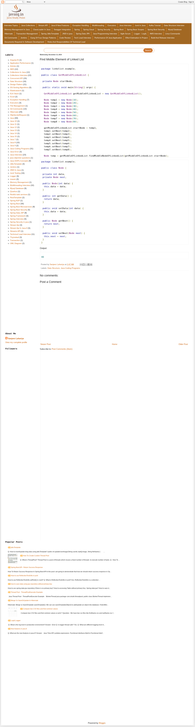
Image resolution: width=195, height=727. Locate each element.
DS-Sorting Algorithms (19, 87)
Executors (112, 25)
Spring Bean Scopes (135, 30)
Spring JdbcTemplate (50, 34)
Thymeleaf (14, 237)
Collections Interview (18, 75)
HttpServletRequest (18, 115)
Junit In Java (140, 25)
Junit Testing (15, 173)
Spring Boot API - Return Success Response (27, 567)
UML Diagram (16, 243)
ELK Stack (14, 94)
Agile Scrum (125, 34)
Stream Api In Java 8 (18, 228)
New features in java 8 (19, 629)
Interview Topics (11, 25)
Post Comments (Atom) (62, 349)
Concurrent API (16, 78)
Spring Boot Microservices (21, 207)
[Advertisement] (20, 289)
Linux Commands (172, 34)
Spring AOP (15, 200)
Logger (13, 176)
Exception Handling (81, 25)
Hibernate (9, 34)
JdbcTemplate (16, 164)
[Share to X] (86, 264)
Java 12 (13, 127)
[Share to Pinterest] (91, 264)
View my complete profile (16, 342)
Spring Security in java (19, 222)
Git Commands (11, 38)
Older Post (183, 344)
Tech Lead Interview (82, 38)
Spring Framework (18, 216)
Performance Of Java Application (108, 38)
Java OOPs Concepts (19, 161)
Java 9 (13, 145)
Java (12, 118)
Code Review (65, 38)
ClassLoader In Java (41, 30)
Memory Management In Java (17, 30)
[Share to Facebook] (88, 264)
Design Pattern (16, 84)
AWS (12, 69)
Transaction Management (27, 34)
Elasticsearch (15, 90)
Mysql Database (175, 30)
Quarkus (13, 191)
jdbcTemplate (16, 547)
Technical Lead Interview (20, 234)
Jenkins (24, 38)
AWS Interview (156, 34)
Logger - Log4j (140, 34)
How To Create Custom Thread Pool (36, 556)
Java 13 (13, 130)
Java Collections (28, 25)
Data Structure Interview (174, 25)
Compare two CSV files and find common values (40, 609)
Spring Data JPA (83, 34)
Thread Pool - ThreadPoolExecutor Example (27, 592)
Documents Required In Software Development (24, 42)
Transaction (15, 240)
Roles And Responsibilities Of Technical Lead (66, 42)
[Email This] (81, 264)
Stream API (43, 25)
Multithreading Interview (20, 185)
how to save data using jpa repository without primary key (31, 584)
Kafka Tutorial (155, 25)
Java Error (14, 152)
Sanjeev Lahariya (16, 338)
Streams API (15, 231)
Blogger (102, 723)
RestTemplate (16, 197)
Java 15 (13, 136)
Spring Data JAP (17, 213)
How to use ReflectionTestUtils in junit (24, 576)
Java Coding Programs (70, 268)
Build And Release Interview (162, 38)
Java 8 (13, 142)
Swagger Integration (62, 30)
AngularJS (14, 60)
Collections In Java (18, 72)
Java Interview (125, 25)
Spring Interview (17, 219)
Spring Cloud (88, 30)
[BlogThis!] (83, 264)
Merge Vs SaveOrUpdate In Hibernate (24, 600)
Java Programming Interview (105, 34)
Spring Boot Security (156, 30)
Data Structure (53, 268)
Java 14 (13, 133)
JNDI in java (67, 34)
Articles (13, 66)
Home (114, 344)
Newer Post (45, 344)
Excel (12, 97)
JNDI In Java (15, 170)
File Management (17, 106)
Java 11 (13, 124)
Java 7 (13, 139)
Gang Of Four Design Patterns (43, 38)
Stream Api (14, 225)
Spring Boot (119, 30)
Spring (77, 30)
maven (13, 179)
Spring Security (104, 30)
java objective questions (20, 158)
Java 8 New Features (60, 25)
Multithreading (98, 25)
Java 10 (13, 121)
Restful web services (18, 194)
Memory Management (19, 182)
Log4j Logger (16, 620)
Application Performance (20, 63)
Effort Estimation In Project (136, 38)
